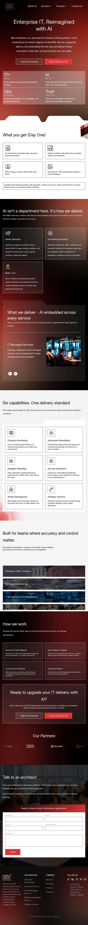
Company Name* (51, 824)
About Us (32, 6)
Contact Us (77, 6)
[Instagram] (85, 879)
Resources (50, 884)
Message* (8, 833)
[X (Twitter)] (68, 879)
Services (45, 6)
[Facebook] (77, 879)
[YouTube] (81, 879)
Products (60, 6)
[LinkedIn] (73, 879)
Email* (47, 815)
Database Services (31, 904)
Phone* (7, 824)
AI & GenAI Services (31, 886)
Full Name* (9, 815)
